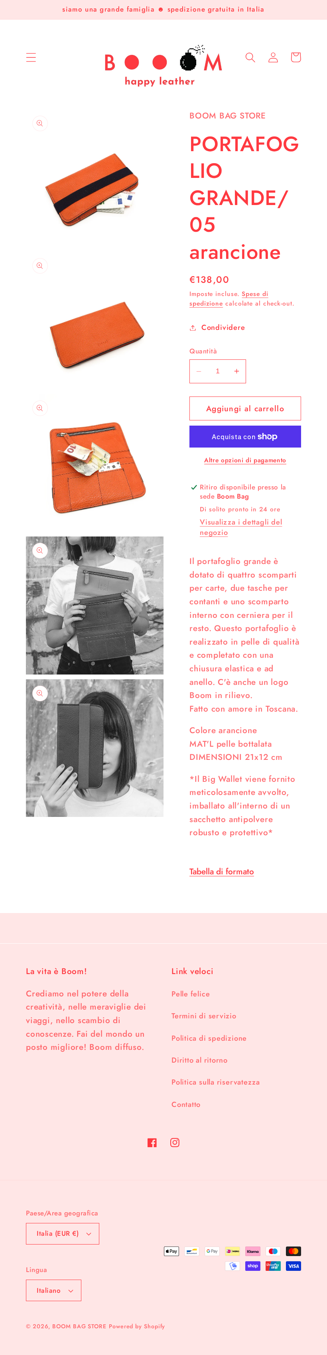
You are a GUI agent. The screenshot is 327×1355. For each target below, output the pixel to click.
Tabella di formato (221, 872)
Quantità (203, 351)
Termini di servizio (203, 1016)
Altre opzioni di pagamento (245, 460)
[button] (31, 57)
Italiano (49, 1290)
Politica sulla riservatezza (215, 1082)
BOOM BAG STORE (79, 1326)
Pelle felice (190, 994)
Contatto (186, 1104)
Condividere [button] (223, 327)
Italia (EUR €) (58, 1233)
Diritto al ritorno (199, 1060)
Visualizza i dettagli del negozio (241, 527)
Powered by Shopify (137, 1326)
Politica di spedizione (209, 1038)
